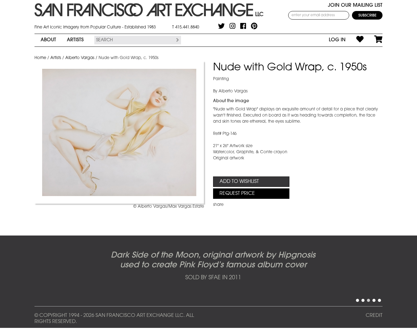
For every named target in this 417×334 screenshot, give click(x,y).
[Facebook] (243, 26)
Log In (337, 40)
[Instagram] (232, 26)
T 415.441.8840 (185, 27)
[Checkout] (373, 40)
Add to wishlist (239, 181)
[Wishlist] (355, 40)
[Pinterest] (254, 26)
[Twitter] (221, 26)
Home (40, 58)
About (48, 40)
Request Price (237, 193)
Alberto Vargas (79, 58)
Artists (75, 40)
